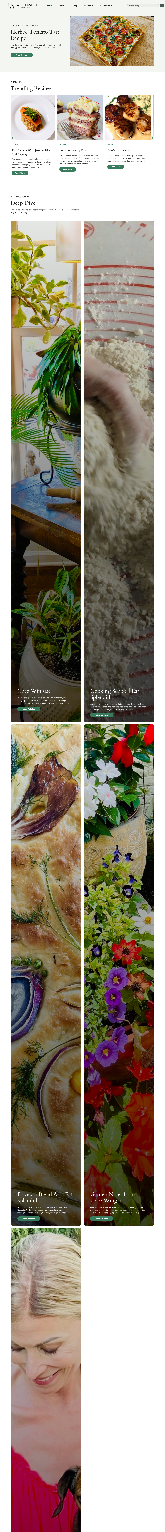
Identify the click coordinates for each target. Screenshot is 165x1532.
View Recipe (21, 55)
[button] (152, 138)
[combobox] (143, 5)
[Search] (162, 5)
